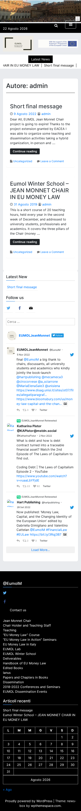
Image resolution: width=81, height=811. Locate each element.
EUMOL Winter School (19, 654)
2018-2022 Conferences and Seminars (31, 687)
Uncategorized (22, 161)
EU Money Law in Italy (19, 644)
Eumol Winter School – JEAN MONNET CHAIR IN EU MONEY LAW (39, 190)
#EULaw (23, 534)
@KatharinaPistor (26, 435)
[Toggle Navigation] (70, 25)
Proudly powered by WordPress (29, 801)
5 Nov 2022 (23, 354)
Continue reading (25, 151)
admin (46, 114)
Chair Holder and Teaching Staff (27, 625)
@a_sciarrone (48, 381)
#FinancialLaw (56, 530)
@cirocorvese (27, 381)
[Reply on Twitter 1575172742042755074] (19, 540)
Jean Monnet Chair (17, 621)
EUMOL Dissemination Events (25, 691)
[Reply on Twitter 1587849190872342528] (19, 486)
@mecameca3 (52, 377)
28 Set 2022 (23, 507)
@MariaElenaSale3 (30, 386)
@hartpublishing (29, 377)
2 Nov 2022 (45, 435)
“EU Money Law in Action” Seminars (29, 640)
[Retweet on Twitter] (19, 421)
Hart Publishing (28, 502)
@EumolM (55, 349)
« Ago (7, 790)
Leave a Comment (52, 161)
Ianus (7, 673)
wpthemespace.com (46, 806)
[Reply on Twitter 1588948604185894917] (19, 410)
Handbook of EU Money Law (24, 663)
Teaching (9, 630)
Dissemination (13, 682)
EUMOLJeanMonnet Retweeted (39, 420)
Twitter (43, 409)
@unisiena (52, 386)
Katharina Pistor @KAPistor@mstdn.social (36, 428)
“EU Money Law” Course (21, 635)
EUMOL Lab (12, 649)
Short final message (36, 106)
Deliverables (12, 658)
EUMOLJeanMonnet (32, 350)
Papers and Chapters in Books (25, 677)
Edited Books (13, 668)
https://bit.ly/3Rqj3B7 (45, 534)
